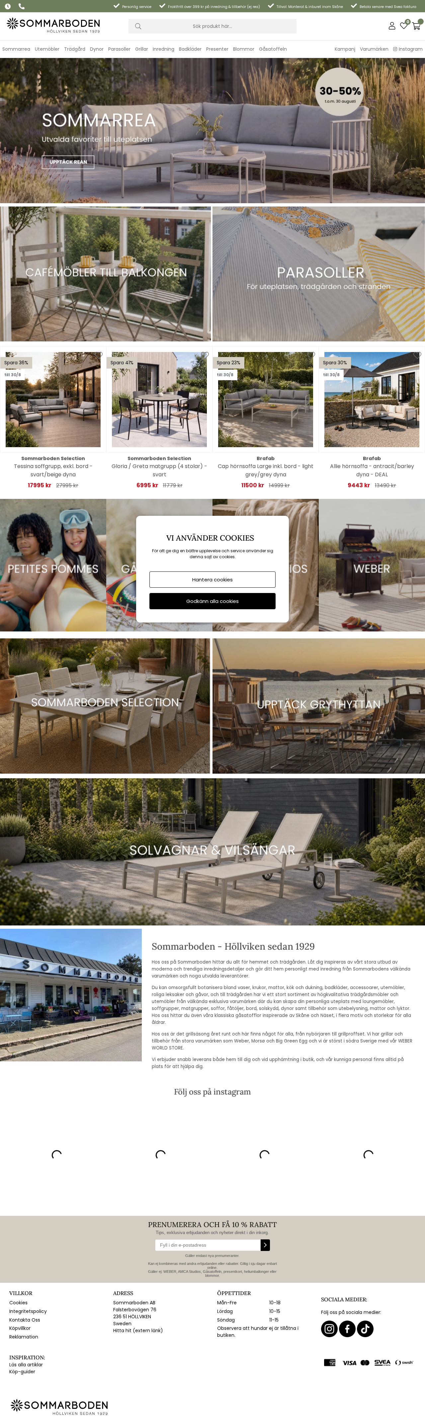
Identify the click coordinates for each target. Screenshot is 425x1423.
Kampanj (345, 49)
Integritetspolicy (28, 1311)
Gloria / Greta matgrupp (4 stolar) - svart (159, 470)
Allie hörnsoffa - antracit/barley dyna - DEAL (372, 470)
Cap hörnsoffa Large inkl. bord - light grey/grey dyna (265, 470)
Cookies (18, 1302)
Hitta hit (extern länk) (138, 1330)
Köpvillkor (20, 1328)
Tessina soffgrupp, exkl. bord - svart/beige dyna (53, 470)
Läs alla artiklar (26, 1364)
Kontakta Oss (24, 1320)
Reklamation (23, 1337)
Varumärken (374, 49)
